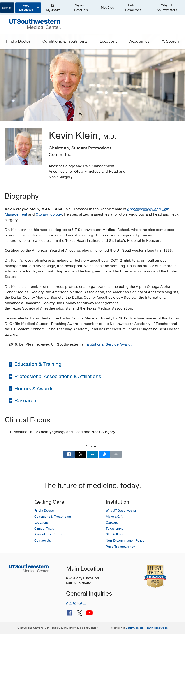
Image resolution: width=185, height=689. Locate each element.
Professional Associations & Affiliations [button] (57, 376)
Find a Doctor (18, 41)
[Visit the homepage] (35, 23)
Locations (108, 41)
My (53, 10)
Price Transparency (120, 547)
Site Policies (115, 534)
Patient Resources (133, 7)
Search (172, 41)
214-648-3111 (77, 603)
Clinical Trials (44, 528)
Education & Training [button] (37, 364)
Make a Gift (114, 516)
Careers (112, 522)
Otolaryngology (49, 214)
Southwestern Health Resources (147, 628)
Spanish (7, 7)
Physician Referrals (81, 7)
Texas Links (114, 528)
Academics (140, 41)
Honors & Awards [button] (33, 388)
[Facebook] (69, 614)
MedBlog (107, 7)
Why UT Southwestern (167, 7)
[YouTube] (89, 614)
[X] (79, 614)
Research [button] (24, 400)
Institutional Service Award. (108, 344)
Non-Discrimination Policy (125, 540)
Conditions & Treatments (65, 41)
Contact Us (42, 540)
